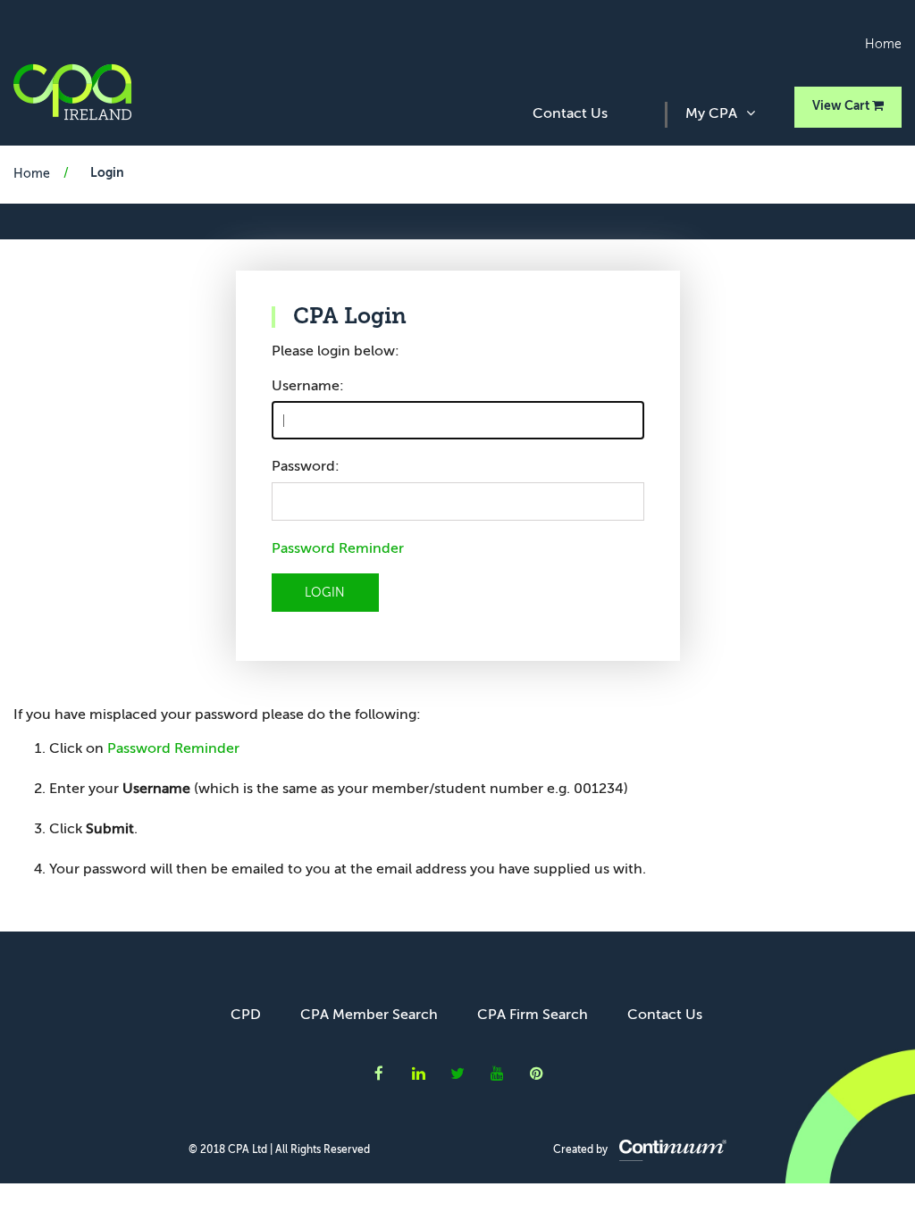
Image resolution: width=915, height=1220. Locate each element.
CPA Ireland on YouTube (497, 1073)
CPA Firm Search (532, 1015)
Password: (306, 467)
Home (883, 44)
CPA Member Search (369, 1015)
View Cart (842, 106)
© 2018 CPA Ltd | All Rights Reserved (279, 1150)
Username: (308, 387)
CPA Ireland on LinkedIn (418, 1073)
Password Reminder (338, 549)
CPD (246, 1015)
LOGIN (325, 593)
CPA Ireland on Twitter (457, 1073)
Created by (581, 1150)
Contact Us (570, 114)
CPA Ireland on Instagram (536, 1073)
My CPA (711, 114)
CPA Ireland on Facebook (379, 1073)
